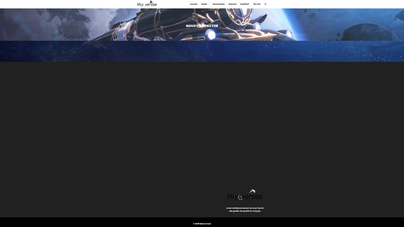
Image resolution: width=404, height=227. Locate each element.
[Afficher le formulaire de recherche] (265, 4)
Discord (232, 4)
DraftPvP (244, 4)
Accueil (193, 4)
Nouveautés (219, 4)
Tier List (256, 4)
